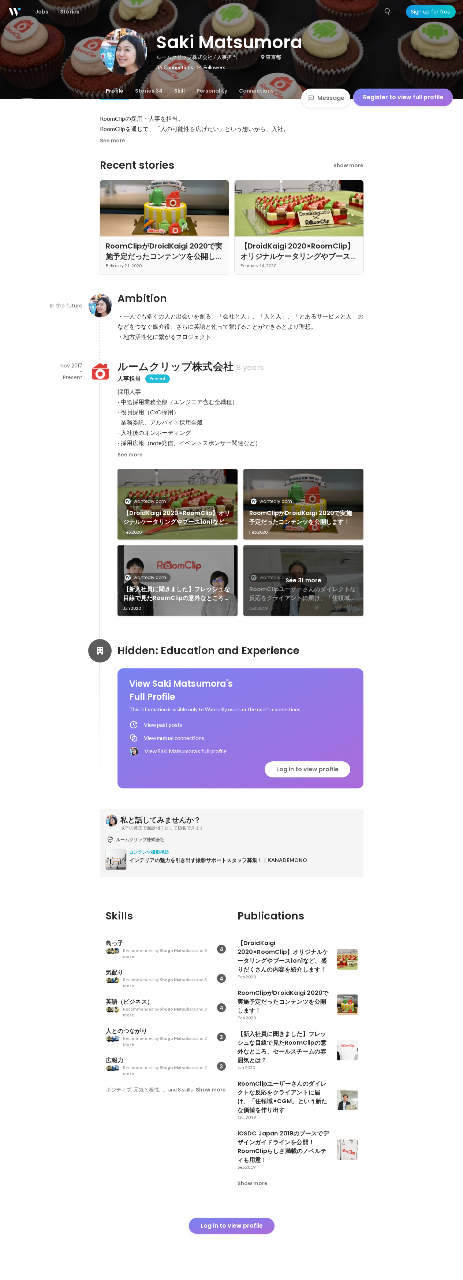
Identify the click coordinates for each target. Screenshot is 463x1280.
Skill (179, 90)
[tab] (114, 91)
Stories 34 (149, 90)
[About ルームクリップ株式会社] (100, 371)
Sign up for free (431, 11)
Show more (348, 165)
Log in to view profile (307, 769)
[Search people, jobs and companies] (387, 11)
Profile (114, 90)
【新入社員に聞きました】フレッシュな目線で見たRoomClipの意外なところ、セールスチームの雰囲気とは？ (176, 593)
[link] (177, 504)
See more (112, 140)
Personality (212, 90)
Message (330, 98)
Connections (256, 90)
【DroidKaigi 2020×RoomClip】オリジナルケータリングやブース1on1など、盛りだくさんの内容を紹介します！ (177, 517)
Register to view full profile (403, 97)
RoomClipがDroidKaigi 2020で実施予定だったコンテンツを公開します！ (300, 517)
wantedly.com (150, 501)
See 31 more (303, 580)
